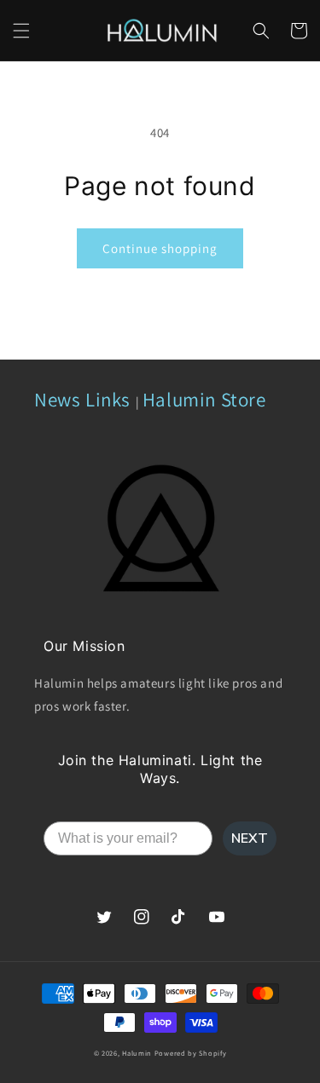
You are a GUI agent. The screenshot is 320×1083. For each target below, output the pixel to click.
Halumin (137, 1052)
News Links (85, 399)
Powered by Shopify (190, 1052)
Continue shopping (160, 248)
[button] (21, 30)
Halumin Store (204, 399)
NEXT (249, 838)
